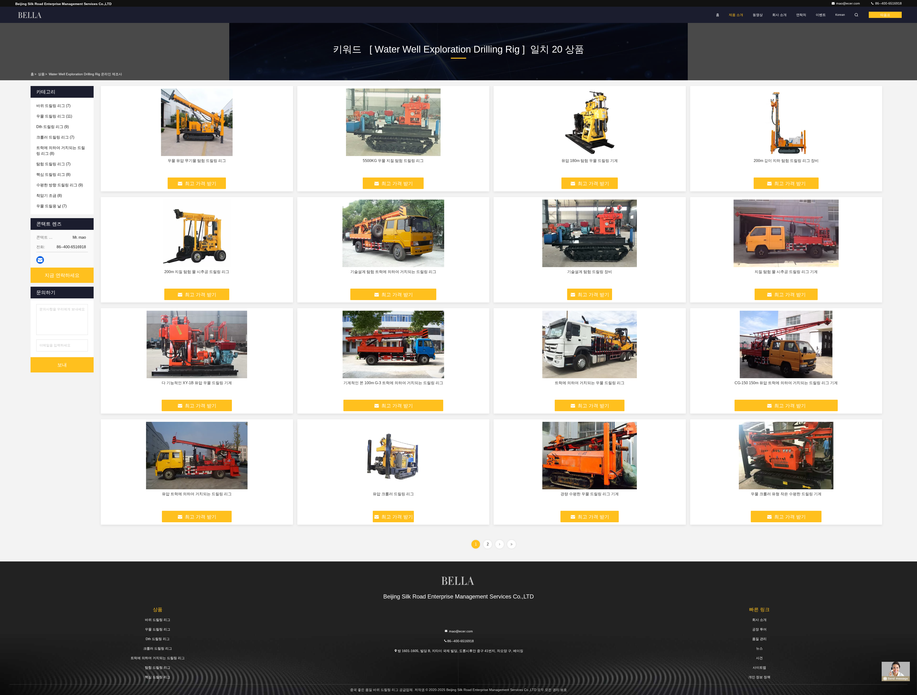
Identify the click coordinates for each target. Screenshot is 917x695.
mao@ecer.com (848, 3)
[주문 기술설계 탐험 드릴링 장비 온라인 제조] (589, 233)
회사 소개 (779, 15)
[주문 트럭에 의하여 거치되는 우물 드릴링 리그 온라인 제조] (589, 344)
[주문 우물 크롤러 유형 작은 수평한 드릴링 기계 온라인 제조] (786, 455)
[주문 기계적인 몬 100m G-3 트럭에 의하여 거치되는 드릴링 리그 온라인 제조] (393, 344)
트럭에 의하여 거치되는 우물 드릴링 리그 (589, 383)
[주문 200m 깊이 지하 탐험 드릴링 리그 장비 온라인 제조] (786, 122)
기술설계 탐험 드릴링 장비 (589, 272)
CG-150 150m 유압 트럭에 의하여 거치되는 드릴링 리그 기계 (786, 383)
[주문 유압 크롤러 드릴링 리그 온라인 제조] (393, 455)
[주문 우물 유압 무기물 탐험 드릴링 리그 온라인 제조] (197, 122)
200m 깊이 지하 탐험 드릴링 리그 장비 (786, 161)
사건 (759, 658)
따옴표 (885, 15)
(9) (52, 127)
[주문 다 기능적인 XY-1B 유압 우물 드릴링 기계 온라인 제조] (197, 344)
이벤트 (821, 15)
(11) (54, 116)
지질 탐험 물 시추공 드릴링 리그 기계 (786, 272)
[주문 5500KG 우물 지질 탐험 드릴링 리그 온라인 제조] (393, 122)
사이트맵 (759, 667)
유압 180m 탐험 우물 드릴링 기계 (589, 161)
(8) (60, 151)
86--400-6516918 (888, 3)
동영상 (758, 15)
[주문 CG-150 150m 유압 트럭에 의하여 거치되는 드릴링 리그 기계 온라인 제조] (786, 344)
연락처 (801, 15)
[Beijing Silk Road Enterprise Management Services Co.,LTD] (30, 15)
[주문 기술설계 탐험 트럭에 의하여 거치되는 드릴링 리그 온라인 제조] (393, 233)
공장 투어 (759, 629)
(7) (53, 106)
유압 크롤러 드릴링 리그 (393, 494)
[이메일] (40, 260)
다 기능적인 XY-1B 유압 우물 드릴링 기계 (197, 383)
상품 (41, 74)
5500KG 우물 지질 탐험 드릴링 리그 (393, 161)
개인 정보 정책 (759, 677)
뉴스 (759, 648)
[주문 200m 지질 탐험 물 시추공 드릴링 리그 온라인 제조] (197, 233)
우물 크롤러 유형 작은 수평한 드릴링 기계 (786, 494)
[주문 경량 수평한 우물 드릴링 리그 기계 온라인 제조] (589, 455)
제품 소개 (736, 15)
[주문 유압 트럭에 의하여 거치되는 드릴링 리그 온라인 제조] (197, 455)
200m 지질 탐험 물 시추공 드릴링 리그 (196, 272)
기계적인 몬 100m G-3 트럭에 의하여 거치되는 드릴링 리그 (393, 383)
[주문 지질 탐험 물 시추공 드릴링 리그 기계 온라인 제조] (786, 233)
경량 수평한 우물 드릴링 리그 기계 (589, 494)
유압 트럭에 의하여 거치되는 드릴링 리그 (197, 494)
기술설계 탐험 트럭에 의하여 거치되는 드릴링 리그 (393, 272)
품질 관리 (759, 639)
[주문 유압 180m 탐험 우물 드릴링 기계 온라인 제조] (589, 122)
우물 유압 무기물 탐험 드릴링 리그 (197, 161)
